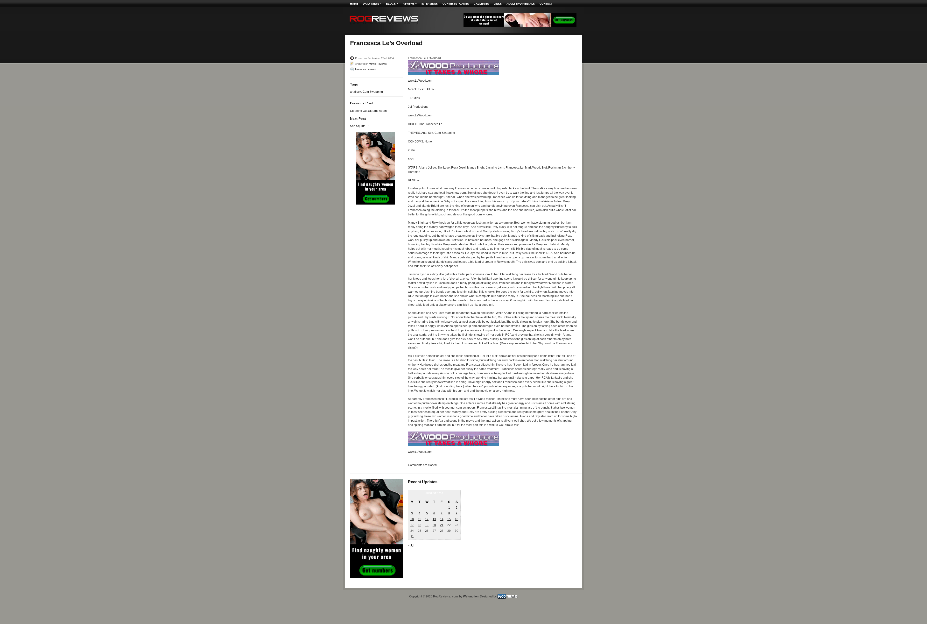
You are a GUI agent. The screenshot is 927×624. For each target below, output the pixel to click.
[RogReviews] (384, 25)
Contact (546, 3)
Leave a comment (365, 69)
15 (449, 519)
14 (441, 519)
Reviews (410, 3)
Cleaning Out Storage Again (368, 111)
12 (426, 519)
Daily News (372, 3)
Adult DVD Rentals (520, 3)
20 (434, 525)
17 (412, 525)
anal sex (355, 91)
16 (456, 519)
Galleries (481, 3)
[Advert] (520, 26)
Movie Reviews (378, 63)
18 (419, 525)
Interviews (429, 3)
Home (354, 3)
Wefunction (470, 596)
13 (434, 519)
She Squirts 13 (359, 126)
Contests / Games (455, 3)
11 (419, 519)
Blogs (392, 3)
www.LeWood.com (420, 80)
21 (441, 525)
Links (498, 3)
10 (412, 519)
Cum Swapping (373, 91)
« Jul (411, 545)
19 (426, 525)
